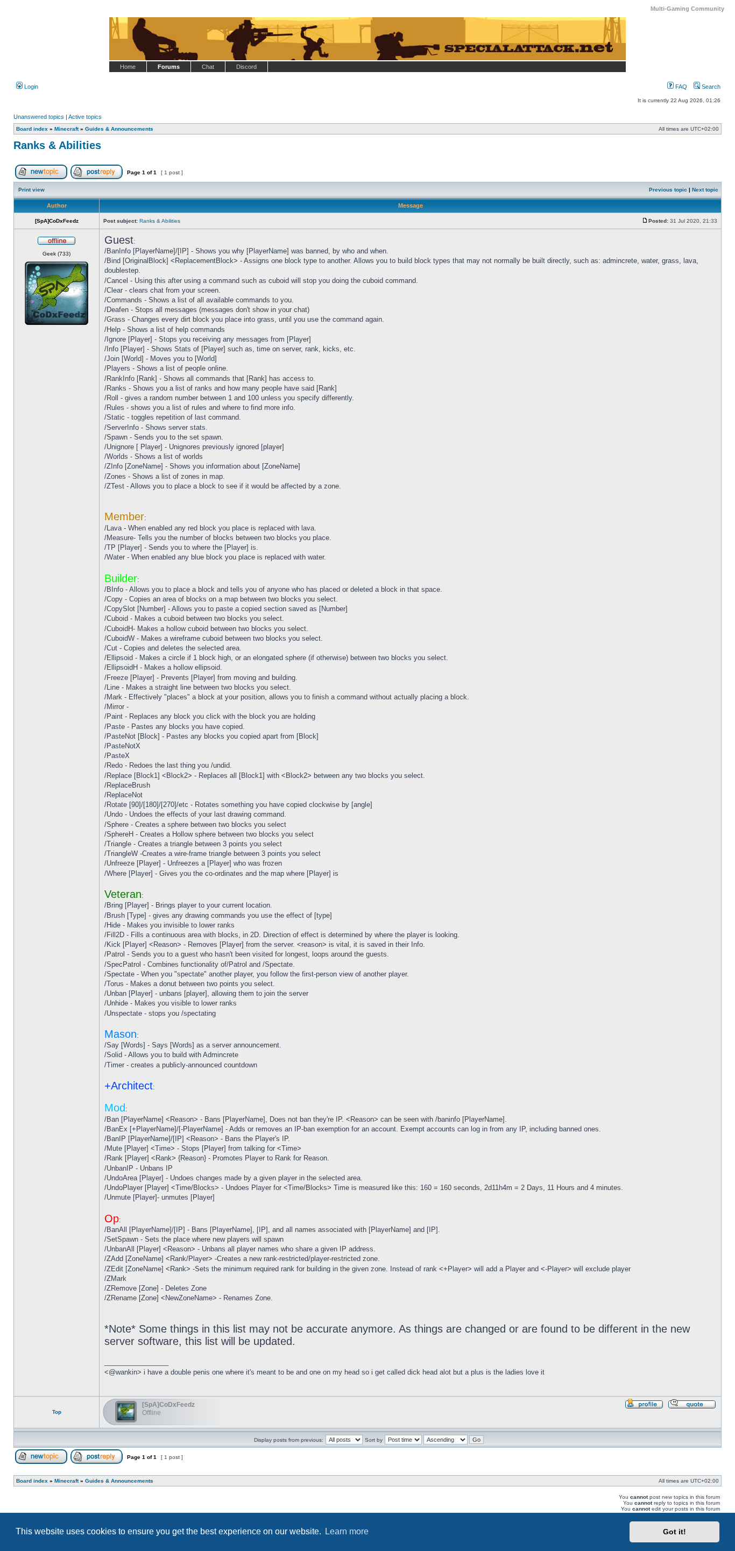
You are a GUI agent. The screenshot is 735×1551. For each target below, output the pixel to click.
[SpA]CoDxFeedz (168, 1404)
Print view (31, 190)
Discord (246, 66)
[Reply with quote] (692, 1407)
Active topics (85, 117)
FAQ (680, 86)
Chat (208, 66)
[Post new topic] (41, 177)
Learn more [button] (347, 1531)
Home (128, 66)
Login (30, 86)
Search (710, 86)
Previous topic (668, 190)
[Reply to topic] (96, 177)
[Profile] (644, 1407)
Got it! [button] (674, 1531)
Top (56, 1412)
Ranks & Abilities (57, 145)
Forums (169, 66)
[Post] (645, 221)
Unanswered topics (38, 117)
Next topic (705, 190)
